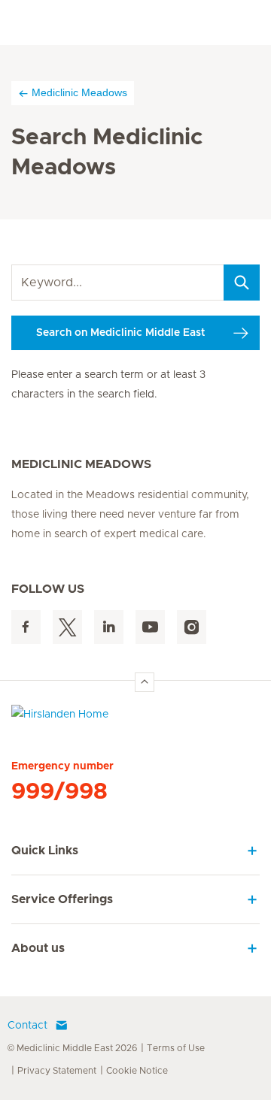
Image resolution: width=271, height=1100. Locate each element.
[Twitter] (67, 627)
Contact (27, 1025)
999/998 (59, 792)
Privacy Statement (56, 1070)
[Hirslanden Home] (135, 718)
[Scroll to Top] (145, 682)
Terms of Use (176, 1048)
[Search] (242, 282)
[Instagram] (191, 627)
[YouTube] (150, 627)
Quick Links (44, 851)
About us (38, 948)
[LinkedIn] (108, 627)
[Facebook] (26, 627)
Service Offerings (62, 899)
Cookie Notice (137, 1070)
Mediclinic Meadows (79, 92)
